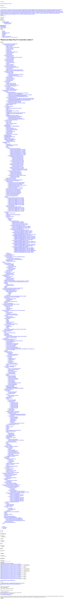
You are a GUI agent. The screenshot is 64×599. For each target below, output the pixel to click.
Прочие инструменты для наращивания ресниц (14, 259)
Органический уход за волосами (11, 134)
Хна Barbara (8, 300)
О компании (2, 580)
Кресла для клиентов (10, 45)
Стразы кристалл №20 (14, 407)
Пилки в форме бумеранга (12, 451)
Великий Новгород (38, 9)
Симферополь (2, 13)
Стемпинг (8, 438)
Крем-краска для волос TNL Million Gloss (15, 93)
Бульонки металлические (12, 391)
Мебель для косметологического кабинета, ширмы (15, 70)
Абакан (2, 9)
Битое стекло (8, 397)
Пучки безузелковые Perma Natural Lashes (13, 193)
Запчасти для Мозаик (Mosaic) (11, 337)
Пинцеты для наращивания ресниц (14, 258)
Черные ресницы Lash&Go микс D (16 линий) (16, 210)
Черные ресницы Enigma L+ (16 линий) (17, 167)
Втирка (7, 394)
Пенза (10, 12)
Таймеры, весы (9, 322)
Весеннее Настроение (14, 416)
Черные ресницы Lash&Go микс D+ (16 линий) (16, 209)
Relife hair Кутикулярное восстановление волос (16, 118)
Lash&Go (6, 196)
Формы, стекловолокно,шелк (11, 365)
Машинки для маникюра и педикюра (12, 463)
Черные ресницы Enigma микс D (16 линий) (17, 149)
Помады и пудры (9, 124)
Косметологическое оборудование (10, 66)
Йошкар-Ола (34, 10)
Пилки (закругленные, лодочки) (13, 452)
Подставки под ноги (9, 49)
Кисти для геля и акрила (12, 371)
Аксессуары (6, 311)
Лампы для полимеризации (11, 458)
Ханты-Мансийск (56, 13)
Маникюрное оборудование (9, 59)
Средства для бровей (10, 264)
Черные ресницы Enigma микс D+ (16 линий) (18, 152)
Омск (57, 11)
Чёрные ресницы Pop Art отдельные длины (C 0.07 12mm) (10, 578)
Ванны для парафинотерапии (11, 477)
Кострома (55, 10)
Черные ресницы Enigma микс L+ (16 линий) (18, 153)
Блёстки (7, 427)
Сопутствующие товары (10, 62)
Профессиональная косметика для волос (9, 90)
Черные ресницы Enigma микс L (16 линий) (17, 151)
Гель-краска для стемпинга (13, 439)
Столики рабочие (9, 68)
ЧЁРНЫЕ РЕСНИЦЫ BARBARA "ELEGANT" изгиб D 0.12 (24, 238)
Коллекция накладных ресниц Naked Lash (13, 190)
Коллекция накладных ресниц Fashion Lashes (16, 183)
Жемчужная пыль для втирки (13, 395)
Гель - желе (10, 360)
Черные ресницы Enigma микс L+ (16, 173)
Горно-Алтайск (10, 10)
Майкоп (23, 11)
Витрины (8, 63)
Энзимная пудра (9, 481)
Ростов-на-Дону (34, 12)
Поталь (7, 443)
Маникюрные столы (9, 60)
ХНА (7, 105)
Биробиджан (24, 9)
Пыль (7, 429)
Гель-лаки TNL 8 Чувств (10, 341)
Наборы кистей (11, 370)
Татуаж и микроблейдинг (6, 330)
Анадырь (5, 9)
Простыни (6, 283)
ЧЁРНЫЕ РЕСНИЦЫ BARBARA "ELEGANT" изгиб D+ (22, 232)
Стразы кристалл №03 (14, 404)
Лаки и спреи (8, 121)
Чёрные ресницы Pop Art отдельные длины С (20, 223)
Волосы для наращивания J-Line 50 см (16, 495)
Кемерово (49, 10)
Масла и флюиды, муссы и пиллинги (12, 110)
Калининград (42, 10)
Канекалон (8, 510)
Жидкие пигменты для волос (11, 103)
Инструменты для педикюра (11, 470)
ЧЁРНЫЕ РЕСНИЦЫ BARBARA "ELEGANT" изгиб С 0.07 (24, 244)
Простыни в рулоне (9, 284)
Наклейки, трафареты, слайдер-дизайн (13, 411)
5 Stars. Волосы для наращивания (14, 496)
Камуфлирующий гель (12, 358)
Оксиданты (8, 295)
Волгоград (57, 9)
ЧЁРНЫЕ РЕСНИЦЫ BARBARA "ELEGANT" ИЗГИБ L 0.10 (25, 242)
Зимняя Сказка (12, 419)
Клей (7, 213)
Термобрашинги (9, 326)
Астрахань (13, 9)
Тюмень (33, 13)
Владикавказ (49, 9)
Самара (45, 12)
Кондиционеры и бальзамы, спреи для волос (14, 108)
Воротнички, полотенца (8, 276)
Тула (31, 13)
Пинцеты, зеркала (9, 257)
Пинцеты (8, 253)
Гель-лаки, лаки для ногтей (9, 339)
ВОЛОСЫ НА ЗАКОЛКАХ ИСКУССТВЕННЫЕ (12, 517)
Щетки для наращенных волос (9, 516)
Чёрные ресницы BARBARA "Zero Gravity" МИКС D (21, 227)
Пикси (7, 425)
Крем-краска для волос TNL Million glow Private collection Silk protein (20, 94)
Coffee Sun (8, 307)
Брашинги (8, 325)
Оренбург (61, 11)
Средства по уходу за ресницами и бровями (11, 296)
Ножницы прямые (9, 316)
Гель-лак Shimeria (9, 342)
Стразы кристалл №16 (14, 403)
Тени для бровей (11, 265)
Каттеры (7, 374)
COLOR (9, 293)
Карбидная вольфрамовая (12, 384)
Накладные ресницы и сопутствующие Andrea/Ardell (13, 179)
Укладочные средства (8, 120)
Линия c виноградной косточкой (12, 129)
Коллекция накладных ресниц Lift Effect (15, 184)
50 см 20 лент (12, 489)
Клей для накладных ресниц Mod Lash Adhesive (14, 188)
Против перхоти (9, 133)
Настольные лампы (9, 466)
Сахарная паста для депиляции (11, 480)
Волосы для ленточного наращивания (12, 486)
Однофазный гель (11, 359)
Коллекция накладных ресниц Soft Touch (13, 191)
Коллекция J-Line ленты (12, 487)
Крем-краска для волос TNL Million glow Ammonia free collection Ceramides (21, 98)
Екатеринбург (19, 10)
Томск (29, 13)
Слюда (7, 442)
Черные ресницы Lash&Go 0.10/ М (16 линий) (16, 203)
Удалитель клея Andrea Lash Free (12, 195)
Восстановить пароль (8, 22)
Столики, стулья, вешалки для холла (12, 84)
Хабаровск (51, 13)
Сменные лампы (11, 461)
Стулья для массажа (9, 79)
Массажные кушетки (10, 72)
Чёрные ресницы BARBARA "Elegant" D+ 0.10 (22, 233)
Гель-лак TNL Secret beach (10, 346)
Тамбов (24, 13)
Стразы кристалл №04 (14, 405)
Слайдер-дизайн (11, 415)
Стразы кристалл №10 (14, 402)
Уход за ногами (7, 467)
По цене (8, 563)
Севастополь (61, 12)
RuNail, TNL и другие (8, 255)
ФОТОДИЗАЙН (9, 436)
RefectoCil (10, 292)
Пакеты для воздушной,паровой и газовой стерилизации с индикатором (16, 280)
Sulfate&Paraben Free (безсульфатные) (12, 115)
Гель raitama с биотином (12, 363)
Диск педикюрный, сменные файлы (14, 382)
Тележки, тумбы (9, 50)
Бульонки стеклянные (12, 392)
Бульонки (8, 390)
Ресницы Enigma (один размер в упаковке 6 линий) (17, 175)
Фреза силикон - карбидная (13, 379)
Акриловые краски (9, 426)
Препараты (8, 215)
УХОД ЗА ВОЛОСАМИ (8, 106)
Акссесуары (8, 86)
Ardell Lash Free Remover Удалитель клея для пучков (17, 185)
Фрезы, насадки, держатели (11, 375)
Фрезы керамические (12, 381)
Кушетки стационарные (10, 88)
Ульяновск (41, 13)
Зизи (7, 507)
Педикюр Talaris (9, 469)
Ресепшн (7, 82)
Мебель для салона (7, 81)
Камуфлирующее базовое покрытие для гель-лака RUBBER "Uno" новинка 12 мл (20, 348)
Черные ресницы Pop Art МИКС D (18, 222)
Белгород (20, 9)
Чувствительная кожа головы (11, 128)
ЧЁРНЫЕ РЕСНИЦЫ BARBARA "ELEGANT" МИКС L (24, 251)
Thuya (9, 294)
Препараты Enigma (9, 145)
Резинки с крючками (9, 505)
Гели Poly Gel (10, 362)
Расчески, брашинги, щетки (9, 324)
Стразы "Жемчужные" (12, 399)
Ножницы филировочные (10, 317)
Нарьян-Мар (41, 11)
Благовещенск (29, 9)
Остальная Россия (5, 12)
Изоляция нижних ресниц (10, 212)
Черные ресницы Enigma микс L (15, 172)
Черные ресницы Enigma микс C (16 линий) (17, 150)
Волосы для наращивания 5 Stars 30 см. (17, 500)
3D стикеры (12, 422)
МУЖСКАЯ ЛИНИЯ (8, 135)
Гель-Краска (10, 357)
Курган (6, 11)
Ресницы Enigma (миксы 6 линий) (14, 170)
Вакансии (13, 580)
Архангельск (9, 9)
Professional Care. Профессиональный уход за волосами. (15, 112)
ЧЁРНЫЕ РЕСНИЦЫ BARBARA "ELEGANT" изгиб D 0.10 (24, 237)
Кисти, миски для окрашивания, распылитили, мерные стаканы (15, 329)
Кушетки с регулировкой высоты (12, 89)
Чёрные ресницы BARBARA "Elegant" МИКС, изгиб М (24, 252)
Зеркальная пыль (11, 396)
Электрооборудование (8, 475)
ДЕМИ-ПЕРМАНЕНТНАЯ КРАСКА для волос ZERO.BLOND (19, 100)
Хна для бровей (7, 297)
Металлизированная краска (11, 431)
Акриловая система (9, 352)
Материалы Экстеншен (8, 514)
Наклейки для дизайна (12, 413)
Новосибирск (52, 11)
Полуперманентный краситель (11, 97)
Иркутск (29, 10)
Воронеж (4, 10)
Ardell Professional (9, 181)
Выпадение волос (9, 132)
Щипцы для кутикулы (10, 386)
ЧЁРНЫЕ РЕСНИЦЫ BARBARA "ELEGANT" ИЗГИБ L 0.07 (25, 241)
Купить (25, 572)
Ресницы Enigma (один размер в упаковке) (15, 155)
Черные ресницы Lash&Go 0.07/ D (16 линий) (16, 198)
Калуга (46, 10)
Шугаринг (6, 479)
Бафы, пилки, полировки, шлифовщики (11, 446)
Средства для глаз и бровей (9, 263)
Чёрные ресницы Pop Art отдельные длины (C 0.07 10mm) (10, 576)
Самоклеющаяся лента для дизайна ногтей (13, 430)
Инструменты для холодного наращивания (11, 511)
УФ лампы (10, 462)
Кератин (5, 512)
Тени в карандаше (11, 269)
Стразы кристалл (11, 401)
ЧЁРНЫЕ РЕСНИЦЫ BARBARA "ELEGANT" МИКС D (24, 247)
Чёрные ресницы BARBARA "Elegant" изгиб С (20, 243)
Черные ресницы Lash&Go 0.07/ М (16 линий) (16, 200)
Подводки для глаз (9, 270)
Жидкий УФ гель (11, 361)
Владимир (53, 9)
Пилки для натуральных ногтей (13, 453)
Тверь (27, 13)
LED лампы (10, 459)
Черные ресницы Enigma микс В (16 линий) (17, 154)
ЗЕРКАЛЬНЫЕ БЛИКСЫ (10, 435)
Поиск (2, 29)
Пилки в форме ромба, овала (13, 450)
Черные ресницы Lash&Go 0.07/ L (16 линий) (16, 199)
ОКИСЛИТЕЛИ (7, 137)
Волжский (60, 9)
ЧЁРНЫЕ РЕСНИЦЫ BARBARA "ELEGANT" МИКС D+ (24, 248)
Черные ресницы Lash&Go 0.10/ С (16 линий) (16, 204)
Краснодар (59, 10)
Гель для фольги (9, 445)
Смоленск (7, 13)
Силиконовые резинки (10, 504)
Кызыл (11, 11)
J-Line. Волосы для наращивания (14, 493)
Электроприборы (7, 318)
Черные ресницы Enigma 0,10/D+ (18, 162)
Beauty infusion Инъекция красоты (14, 117)
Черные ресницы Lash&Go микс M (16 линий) (16, 207)
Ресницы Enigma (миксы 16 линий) (14, 148)
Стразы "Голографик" (12, 400)
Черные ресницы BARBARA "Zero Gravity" (17, 225)
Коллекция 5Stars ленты (12, 490)
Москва (30, 11)
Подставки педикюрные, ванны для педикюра (14, 57)
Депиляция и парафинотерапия (7, 473)
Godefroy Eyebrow (9, 299)
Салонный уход (9, 111)
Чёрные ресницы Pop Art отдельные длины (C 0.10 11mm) (10, 568)
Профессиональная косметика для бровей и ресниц (11, 288)
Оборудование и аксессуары (11, 178)
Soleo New (8, 306)
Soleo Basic (8, 309)
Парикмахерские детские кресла (11, 51)
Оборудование (6, 334)
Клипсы (5, 513)
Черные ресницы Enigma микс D (16, 171)
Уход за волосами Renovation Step (12, 119)
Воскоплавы (8, 476)
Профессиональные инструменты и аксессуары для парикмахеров (13, 310)
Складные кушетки (9, 87)
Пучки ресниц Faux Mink (12, 187)
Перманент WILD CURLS (10, 141)
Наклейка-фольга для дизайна (13, 412)
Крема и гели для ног (10, 471)
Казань (39, 10)
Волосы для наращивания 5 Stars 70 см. (17, 497)
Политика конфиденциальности (5, 594)
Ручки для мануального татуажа (9, 332)
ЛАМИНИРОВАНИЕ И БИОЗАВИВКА (13, 214)
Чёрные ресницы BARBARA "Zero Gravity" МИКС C (21, 226)
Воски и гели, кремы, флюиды (11, 123)
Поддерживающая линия (10, 131)
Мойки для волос (9, 46)
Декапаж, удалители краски (9, 138)
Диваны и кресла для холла (11, 83)
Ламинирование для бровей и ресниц (10, 301)
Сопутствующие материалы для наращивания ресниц (15, 256)
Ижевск (27, 10)
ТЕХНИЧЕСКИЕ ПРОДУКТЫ (9, 136)
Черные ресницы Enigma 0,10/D (17, 159)
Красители (6, 91)
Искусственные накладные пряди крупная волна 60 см (15, 520)
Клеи (7, 146)
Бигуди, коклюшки (9, 312)
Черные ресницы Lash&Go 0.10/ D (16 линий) (16, 202)
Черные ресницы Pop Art (14, 220)
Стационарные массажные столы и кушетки (16, 74)
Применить (2, 562)
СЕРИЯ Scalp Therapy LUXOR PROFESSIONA (14, 113)
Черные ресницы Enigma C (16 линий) (17, 164)
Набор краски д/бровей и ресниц (12, 290)
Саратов (57, 12)
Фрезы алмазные (11, 380)
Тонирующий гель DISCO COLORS (14, 101)
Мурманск (33, 11)
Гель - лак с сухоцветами (10, 349)
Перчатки (6, 282)
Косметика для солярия (8, 305)
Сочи (10, 13)
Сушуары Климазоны (10, 52)
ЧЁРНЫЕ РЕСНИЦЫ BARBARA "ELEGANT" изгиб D (22, 235)
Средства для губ (7, 271)
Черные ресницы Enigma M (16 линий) (17, 168)
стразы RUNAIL (11, 410)
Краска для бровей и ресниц (11, 291)
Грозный (14, 10)
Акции (3, 523)
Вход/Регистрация (7, 23)
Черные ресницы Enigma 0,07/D (17, 158)
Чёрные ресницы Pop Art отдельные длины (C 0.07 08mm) (10, 572)
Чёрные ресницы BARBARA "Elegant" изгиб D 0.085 (23, 239)
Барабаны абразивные (12, 376)
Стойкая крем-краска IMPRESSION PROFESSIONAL (17, 95)
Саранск (54, 12)
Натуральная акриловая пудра (13, 354)
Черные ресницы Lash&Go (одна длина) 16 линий (15, 197)
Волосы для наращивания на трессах (12, 501)
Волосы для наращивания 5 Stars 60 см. (17, 499)
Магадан (18, 11)
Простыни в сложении (10, 285)
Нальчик (37, 11)
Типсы (7, 364)
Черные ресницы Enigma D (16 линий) (17, 156)
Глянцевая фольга (11, 432)
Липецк (14, 11)
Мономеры (10, 353)
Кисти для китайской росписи (13, 369)
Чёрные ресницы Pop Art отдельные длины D (20, 224)
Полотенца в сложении (10, 278)
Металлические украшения (11, 437)
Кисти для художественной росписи (14, 368)
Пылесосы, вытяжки (9, 65)
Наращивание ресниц (6, 142)
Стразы (7, 398)
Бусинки (7, 503)
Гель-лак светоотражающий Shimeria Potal (13, 347)
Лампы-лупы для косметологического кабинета (14, 69)
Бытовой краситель (9, 104)
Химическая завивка (9, 140)
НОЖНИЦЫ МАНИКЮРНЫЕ (11, 387)
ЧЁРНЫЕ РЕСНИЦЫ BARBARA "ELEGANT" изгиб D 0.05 (24, 236)
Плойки (7, 320)
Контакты (6, 580)
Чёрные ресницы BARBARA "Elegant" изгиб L (20, 240)
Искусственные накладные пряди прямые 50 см (14, 519)
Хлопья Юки (8, 444)
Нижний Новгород (47, 11)
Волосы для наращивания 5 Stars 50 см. (17, 498)
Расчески (8, 328)
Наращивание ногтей (8, 351)
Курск (8, 11)
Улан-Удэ (37, 13)
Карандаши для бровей (12, 266)
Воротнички (8, 277)
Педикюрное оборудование (9, 55)
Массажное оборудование (8, 71)
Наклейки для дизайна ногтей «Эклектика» (17, 414)
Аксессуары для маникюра (11, 373)
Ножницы (6, 315)
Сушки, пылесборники (10, 464)
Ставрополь (13, 13)
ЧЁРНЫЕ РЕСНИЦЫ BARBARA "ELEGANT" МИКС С (24, 249)
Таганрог (21, 13)
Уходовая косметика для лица (9, 274)
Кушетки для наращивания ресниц (10, 85)
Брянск (33, 9)
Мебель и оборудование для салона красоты (9, 43)
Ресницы (7, 147)
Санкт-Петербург (50, 12)
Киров (52, 10)
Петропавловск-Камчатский (24, 12)
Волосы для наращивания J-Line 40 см (16, 494)
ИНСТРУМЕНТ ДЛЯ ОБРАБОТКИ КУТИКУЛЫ (14, 388)
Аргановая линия (9, 130)
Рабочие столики (9, 76)
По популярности (3, 563)
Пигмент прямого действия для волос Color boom (16, 102)
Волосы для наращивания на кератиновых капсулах (15, 492)
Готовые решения (9, 54)
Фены (7, 319)
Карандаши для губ (9, 273)
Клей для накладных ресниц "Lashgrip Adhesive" (16, 182)
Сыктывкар (17, 13)
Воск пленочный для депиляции (12, 483)
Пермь (13, 12)
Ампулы (7, 114)
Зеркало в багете (9, 53)
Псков (30, 12)
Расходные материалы (10, 216)
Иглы (5, 331)
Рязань (38, 12)
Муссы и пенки (9, 122)
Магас (21, 11)
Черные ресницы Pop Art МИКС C (18, 221)
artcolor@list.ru (11, 593)
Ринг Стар (6, 515)
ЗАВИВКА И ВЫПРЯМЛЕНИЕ (10, 139)
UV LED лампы (11, 460)
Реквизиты (10, 580)
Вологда (1, 10)
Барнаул (17, 9)
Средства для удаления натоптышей (12, 472)
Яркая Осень (12, 421)
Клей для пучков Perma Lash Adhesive (12, 180)
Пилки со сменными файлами (13, 455)
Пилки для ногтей (9, 447)
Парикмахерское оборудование (9, 44)
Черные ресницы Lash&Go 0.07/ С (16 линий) (16, 201)
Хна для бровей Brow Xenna (11, 298)
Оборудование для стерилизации (12, 323)
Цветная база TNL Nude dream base (12, 343)
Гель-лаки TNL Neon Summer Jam (12, 344)
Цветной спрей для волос (8, 521)
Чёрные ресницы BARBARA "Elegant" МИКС (20, 246)
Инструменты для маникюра (9, 366)
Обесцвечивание (7, 125)
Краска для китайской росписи (11, 441)
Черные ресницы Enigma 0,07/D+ (18, 161)
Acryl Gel (10, 356)
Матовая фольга (11, 433)
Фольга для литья (11, 434)
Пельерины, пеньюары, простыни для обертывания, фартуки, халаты (16, 281)
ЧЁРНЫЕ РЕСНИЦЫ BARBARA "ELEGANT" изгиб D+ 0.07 (25, 234)
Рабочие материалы (5, 275)
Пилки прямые (11, 454)
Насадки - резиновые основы (13, 378)
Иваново (23, 10)
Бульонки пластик (11, 393)
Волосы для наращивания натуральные (11, 485)
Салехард (42, 12)
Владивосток (44, 9)
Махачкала (27, 11)
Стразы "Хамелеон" (11, 409)
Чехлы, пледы (10, 73)
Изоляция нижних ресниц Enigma (12, 144)
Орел (59, 11)
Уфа (47, 13)
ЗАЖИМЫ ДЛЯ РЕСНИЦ (10, 261)
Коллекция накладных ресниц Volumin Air (15, 186)
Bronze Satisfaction (9, 308)
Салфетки (6, 286)
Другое (7, 465)
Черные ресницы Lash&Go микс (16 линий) (13, 206)
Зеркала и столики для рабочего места (12, 47)
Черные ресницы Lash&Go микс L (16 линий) (16, 208)
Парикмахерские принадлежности (12, 314)
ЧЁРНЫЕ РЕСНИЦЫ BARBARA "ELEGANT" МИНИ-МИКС (25, 250)
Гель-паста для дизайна (10, 424)
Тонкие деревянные (11, 449)
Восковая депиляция (7, 482)
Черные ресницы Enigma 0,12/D (17, 157)
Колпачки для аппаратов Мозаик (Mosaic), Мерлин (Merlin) (16, 336)
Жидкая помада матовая (10, 272)
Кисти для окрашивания (8, 303)
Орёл (1, 12)
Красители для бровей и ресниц (9, 289)
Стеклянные (10, 448)
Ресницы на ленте (9, 260)
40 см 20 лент (12, 488)
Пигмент (7, 428)
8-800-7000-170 (6, 591)
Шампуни (8, 107)
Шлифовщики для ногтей (10, 456)
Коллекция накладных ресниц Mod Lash (13, 189)
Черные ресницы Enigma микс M (16, 174)
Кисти (7, 367)
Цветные (9, 219)
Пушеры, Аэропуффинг (10, 385)
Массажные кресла (9, 80)
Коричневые (10, 218)
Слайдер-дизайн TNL (14, 417)
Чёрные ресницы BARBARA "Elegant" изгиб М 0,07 (23, 230)
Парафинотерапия (7, 478)
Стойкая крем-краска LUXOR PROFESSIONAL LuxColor (18, 96)
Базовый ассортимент (12, 268)
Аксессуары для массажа (10, 78)
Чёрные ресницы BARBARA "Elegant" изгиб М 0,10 (23, 231)
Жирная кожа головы (10, 127)
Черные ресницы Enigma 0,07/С (17, 166)
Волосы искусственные (8, 506)
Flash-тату (6, 350)
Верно (1, 5)
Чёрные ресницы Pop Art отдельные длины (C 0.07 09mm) (10, 574)
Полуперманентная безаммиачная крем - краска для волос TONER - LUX (20, 99)
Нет (3, 5)
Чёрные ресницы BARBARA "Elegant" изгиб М (20, 229)
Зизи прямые (10, 509)
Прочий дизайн (11, 408)
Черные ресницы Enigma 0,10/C (17, 165)
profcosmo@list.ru (6, 593)
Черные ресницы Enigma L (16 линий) (16, 163)
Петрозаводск (16, 12)
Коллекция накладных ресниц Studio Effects (13, 192)
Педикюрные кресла (9, 56)
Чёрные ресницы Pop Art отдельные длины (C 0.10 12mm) (10, 570)
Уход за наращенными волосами (9, 522)
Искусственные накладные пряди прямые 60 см (14, 518)
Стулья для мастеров (9, 48)
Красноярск (2, 11)
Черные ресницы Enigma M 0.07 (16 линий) (19, 169)
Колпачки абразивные (12, 377)
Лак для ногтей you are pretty (11, 345)
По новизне (12, 563)
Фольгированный (13, 420)
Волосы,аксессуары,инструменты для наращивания (11, 484)
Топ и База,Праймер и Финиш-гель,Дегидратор (14, 340)
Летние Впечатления (14, 418)
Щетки (7, 327)
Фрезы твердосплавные (12, 383)
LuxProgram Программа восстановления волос (14, 116)
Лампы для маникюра (10, 64)
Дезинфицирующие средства (9, 279)
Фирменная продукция (10, 254)
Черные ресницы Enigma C (15, 176)
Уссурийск (45, 13)
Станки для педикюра (10, 468)
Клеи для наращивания (10, 205)
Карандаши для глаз (9, 267)
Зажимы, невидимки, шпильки (11, 313)
